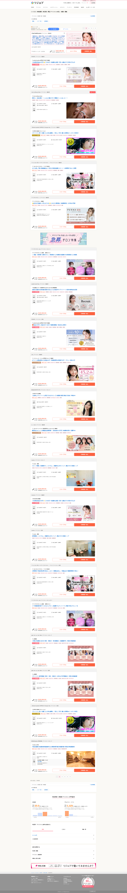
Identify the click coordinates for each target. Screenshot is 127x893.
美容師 (32, 7)
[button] (63, 69)
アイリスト (38, 7)
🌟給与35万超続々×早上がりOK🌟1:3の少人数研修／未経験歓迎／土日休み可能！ (54, 203)
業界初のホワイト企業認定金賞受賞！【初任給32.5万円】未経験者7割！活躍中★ (53, 430)
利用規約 (65, 878)
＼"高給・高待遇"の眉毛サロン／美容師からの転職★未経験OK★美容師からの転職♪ (54, 254)
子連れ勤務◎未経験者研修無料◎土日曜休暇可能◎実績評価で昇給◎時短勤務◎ (53, 746)
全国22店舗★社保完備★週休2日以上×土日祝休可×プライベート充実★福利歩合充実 (54, 289)
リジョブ (32, 872)
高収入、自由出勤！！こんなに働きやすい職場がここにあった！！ (50, 98)
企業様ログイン (92, 0)
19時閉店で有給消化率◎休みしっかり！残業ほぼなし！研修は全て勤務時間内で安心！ (55, 571)
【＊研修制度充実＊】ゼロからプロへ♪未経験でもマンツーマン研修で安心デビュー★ (55, 606)
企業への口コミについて (36, 882)
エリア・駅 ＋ (39, 21)
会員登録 (93, 2)
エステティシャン (54, 7)
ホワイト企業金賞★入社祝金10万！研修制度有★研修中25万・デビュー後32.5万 (53, 360)
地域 (43, 829)
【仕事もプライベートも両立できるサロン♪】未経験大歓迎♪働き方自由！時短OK (53, 395)
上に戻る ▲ (93, 891)
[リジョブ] (37, 3)
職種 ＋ (33, 21)
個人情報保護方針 (67, 879)
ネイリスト (45, 7)
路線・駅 (84, 829)
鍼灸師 (82, 7)
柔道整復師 (76, 7)
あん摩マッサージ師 (90, 7)
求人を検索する (68, 2)
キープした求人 (77, 2)
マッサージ (69, 7)
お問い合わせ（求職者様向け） (37, 879)
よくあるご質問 (34, 878)
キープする (74, 51)
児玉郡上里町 (45, 872)
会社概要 (65, 882)
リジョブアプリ (34, 881)
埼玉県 (41, 872)
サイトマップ (66, 884)
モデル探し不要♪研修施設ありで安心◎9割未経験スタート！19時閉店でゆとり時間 (54, 168)
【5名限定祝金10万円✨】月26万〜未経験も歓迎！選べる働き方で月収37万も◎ (53, 500)
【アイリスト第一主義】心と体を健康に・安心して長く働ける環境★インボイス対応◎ (55, 133)
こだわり (63, 829)
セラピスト (62, 7)
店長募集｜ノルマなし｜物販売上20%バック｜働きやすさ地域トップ (50, 536)
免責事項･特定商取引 (68, 881)
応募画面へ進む (88, 51)
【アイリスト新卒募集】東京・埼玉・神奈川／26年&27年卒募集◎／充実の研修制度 (54, 676)
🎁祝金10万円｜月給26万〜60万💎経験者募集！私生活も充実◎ (49, 325)
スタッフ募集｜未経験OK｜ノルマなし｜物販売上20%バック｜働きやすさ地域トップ (55, 465)
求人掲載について (86, 0)
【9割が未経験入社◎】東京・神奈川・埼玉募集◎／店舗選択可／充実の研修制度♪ (54, 641)
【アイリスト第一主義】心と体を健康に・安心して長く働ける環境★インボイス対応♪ (55, 711)
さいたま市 (34, 835)
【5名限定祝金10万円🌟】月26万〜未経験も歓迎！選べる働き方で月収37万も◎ (53, 62)
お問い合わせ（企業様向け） (53, 881)
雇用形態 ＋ (46, 21)
